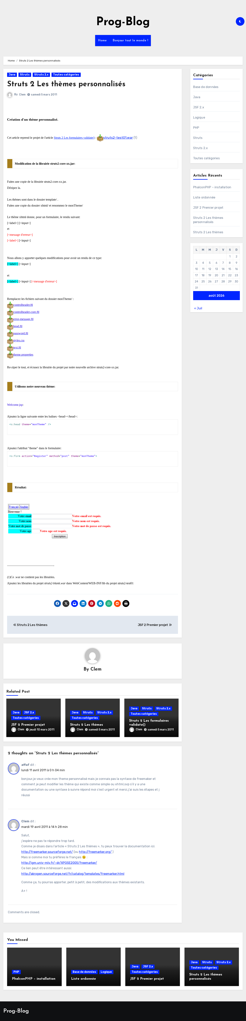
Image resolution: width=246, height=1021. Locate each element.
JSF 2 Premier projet (28, 725)
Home (102, 40)
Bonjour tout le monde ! (130, 40)
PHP (196, 127)
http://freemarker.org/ (95, 852)
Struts (25, 74)
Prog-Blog (123, 22)
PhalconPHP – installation (212, 187)
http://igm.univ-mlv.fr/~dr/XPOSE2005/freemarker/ (59, 863)
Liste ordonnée (204, 197)
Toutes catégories (66, 74)
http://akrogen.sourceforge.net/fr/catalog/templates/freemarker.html (72, 874)
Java (12, 74)
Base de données (206, 87)
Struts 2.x (41, 74)
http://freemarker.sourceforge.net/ (47, 852)
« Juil (198, 308)
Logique (199, 117)
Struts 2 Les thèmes (86, 725)
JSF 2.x (29, 712)
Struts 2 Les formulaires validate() (74, 137)
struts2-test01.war (118, 137)
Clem (22, 94)
